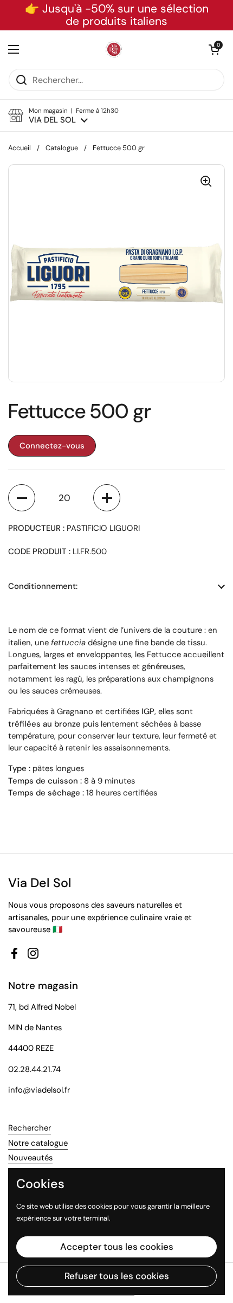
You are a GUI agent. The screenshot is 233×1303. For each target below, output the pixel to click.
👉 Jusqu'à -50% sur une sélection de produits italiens (117, 15)
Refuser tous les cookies (116, 1276)
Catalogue (62, 147)
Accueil (19, 147)
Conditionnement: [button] (42, 586)
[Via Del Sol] (114, 49)
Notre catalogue (38, 1143)
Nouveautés (30, 1157)
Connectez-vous (52, 445)
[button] (214, 49)
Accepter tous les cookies (116, 1247)
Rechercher (29, 1127)
